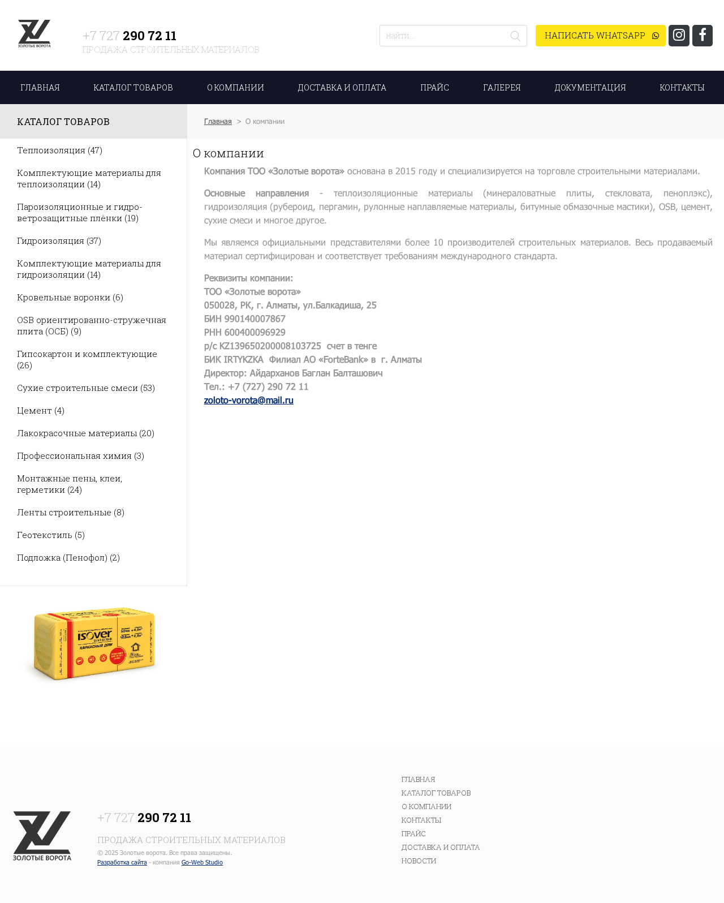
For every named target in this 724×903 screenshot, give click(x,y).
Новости (419, 860)
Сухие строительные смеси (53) (86, 387)
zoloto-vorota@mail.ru (249, 399)
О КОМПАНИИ (235, 87)
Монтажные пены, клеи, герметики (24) (69, 483)
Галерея (502, 87)
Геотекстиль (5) (51, 534)
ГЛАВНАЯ (40, 87)
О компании (426, 806)
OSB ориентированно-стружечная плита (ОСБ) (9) (91, 325)
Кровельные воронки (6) (70, 297)
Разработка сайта (122, 862)
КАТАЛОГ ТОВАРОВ (133, 87)
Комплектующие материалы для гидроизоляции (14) (89, 268)
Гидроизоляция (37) (59, 240)
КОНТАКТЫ (682, 87)
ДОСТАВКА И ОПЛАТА (342, 87)
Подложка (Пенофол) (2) (68, 557)
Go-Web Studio (202, 862)
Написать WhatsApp (596, 35)
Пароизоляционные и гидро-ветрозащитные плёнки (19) (80, 212)
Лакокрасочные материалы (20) (85, 432)
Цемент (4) (40, 410)
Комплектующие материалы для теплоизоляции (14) (89, 178)
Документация (590, 87)
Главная (218, 121)
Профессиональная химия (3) (80, 455)
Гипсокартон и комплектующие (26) (87, 359)
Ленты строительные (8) (70, 512)
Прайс (434, 87)
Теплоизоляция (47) (59, 150)
